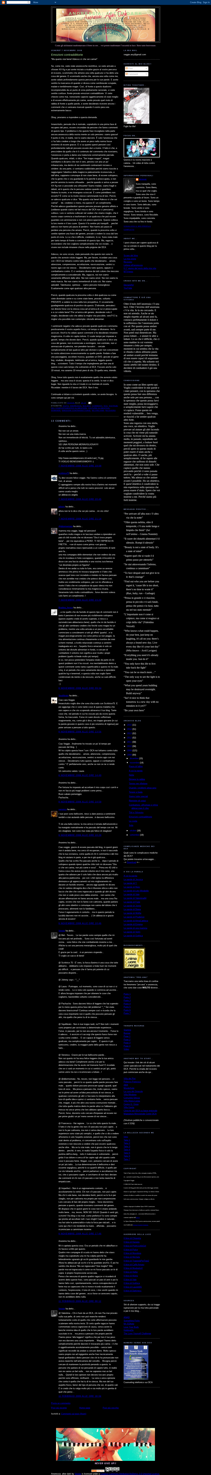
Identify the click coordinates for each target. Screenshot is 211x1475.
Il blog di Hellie (131, 1272)
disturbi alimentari (98, 408)
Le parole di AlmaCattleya (136, 920)
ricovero (111, 410)
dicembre (134, 758)
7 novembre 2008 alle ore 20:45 (80, 499)
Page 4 (127, 1046)
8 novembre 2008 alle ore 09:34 (80, 688)
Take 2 (127, 1143)
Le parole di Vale (131, 894)
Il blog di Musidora (132, 1253)
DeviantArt (129, 285)
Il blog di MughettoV (133, 1268)
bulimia (87, 406)
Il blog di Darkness (132, 1290)
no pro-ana (98, 410)
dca (106, 406)
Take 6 (127, 1156)
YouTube (128, 288)
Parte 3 (127, 1000)
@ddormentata (66, 526)
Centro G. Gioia (131, 1104)
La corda (133, 821)
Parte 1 (127, 994)
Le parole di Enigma (133, 924)
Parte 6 (127, 1010)
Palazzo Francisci (132, 1081)
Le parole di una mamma (135, 928)
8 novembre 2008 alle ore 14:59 (80, 802)
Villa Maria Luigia (132, 1101)
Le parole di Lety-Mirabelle (136, 891)
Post (130, 68)
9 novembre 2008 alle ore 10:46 (80, 923)
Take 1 (127, 1140)
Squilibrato (64, 695)
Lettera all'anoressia (133, 265)
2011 (129, 742)
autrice (138, 1217)
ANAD (127, 1317)
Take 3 (127, 1146)
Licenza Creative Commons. (140, 1225)
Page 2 (127, 1039)
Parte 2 (127, 997)
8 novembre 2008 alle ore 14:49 (80, 775)
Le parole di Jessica (133, 879)
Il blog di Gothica (132, 1283)
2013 (129, 733)
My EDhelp (129, 1324)
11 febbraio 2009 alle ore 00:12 (80, 1301)
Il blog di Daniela (131, 1242)
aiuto (66, 406)
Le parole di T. (130, 883)
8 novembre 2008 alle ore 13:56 (80, 732)
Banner (127, 1033)
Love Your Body (131, 1327)
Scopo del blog (131, 255)
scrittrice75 (64, 473)
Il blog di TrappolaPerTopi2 (136, 1261)
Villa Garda (129, 1107)
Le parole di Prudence (134, 917)
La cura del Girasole (133, 1091)
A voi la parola (135, 770)
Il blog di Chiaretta (132, 1238)
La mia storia (130, 259)
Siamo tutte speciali (138, 796)
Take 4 (127, 1149)
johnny (62, 506)
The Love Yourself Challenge (137, 1333)
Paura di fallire (136, 766)
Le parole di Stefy (132, 932)
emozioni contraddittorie (76, 410)
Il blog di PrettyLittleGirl (135, 1246)
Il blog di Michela (132, 1257)
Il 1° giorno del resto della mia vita (140, 268)
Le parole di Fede (132, 902)
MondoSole (129, 1088)
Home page (84, 1408)
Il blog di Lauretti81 (133, 1287)
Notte (131, 775)
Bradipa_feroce (66, 607)
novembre (135, 762)
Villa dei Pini (130, 1078)
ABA (126, 1085)
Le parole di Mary (132, 887)
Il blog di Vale (130, 1279)
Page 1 (127, 1036)
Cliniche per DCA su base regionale (140, 1110)
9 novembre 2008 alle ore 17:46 (80, 1233)
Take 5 (127, 1153)
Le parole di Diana (132, 909)
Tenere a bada (135, 792)
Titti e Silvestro (136, 812)
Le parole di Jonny (132, 906)
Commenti (133, 74)
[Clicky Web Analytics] (98, 1471)
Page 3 (127, 1042)
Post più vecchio (111, 1408)
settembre (135, 835)
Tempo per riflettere (138, 783)
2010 (129, 746)
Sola (131, 825)
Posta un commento (60, 1403)
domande (56, 410)
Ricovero (128, 262)
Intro (126, 1137)
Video (126, 1049)
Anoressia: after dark (106, 13)
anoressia (75, 406)
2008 (129, 755)
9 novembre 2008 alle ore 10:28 (80, 835)
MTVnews (128, 271)
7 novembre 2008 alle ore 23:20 (80, 600)
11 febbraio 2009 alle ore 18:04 (80, 1396)
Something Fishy (132, 1320)
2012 (129, 737)
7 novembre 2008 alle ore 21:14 (80, 519)
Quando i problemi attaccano (142, 788)
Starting (127, 1030)
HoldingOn (129, 1330)
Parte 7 (127, 1013)
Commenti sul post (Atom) (73, 1414)
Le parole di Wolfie (132, 913)
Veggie (62, 931)
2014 (129, 729)
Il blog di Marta (131, 1276)
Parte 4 (127, 1004)
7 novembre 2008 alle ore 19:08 (80, 466)
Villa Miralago (130, 1094)
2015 (129, 725)
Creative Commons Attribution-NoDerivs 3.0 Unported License (129, 1474)
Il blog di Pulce (131, 1249)
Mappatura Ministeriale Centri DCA (140, 1114)
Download (131, 862)
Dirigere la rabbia (137, 779)
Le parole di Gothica (133, 935)
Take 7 (127, 1159)
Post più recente (59, 1408)
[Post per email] (89, 403)
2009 (129, 750)
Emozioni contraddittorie (140, 817)
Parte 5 (127, 1007)
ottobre (133, 830)
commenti (97, 406)
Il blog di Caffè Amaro (134, 1264)
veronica (63, 809)
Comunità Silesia (132, 1098)
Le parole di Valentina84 (135, 898)
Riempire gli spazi (137, 800)
